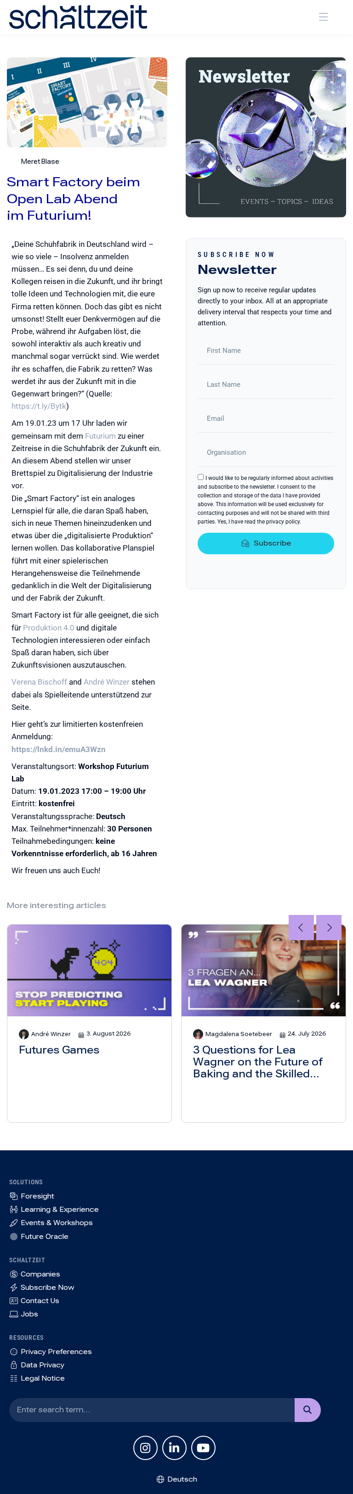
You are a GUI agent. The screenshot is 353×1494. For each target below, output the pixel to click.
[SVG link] (78, 17)
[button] (323, 17)
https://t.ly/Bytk (38, 406)
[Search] (308, 1410)
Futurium (100, 435)
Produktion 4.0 (48, 627)
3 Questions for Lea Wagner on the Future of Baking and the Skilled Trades (257, 1062)
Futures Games (59, 1050)
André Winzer (107, 681)
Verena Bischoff (39, 681)
